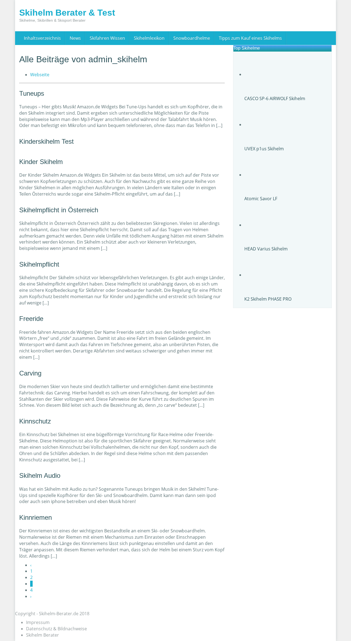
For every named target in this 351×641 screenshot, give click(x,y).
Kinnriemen (35, 517)
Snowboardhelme (191, 38)
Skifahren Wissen (107, 38)
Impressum (38, 622)
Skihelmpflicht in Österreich (58, 210)
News (75, 38)
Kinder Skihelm (41, 161)
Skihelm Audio (39, 475)
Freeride (31, 318)
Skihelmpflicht (39, 264)
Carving (30, 373)
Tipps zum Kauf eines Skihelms (250, 38)
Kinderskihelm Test (46, 141)
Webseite (39, 75)
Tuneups (31, 93)
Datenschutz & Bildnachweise (56, 629)
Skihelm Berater (42, 635)
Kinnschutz (35, 421)
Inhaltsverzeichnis (42, 38)
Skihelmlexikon (149, 38)
